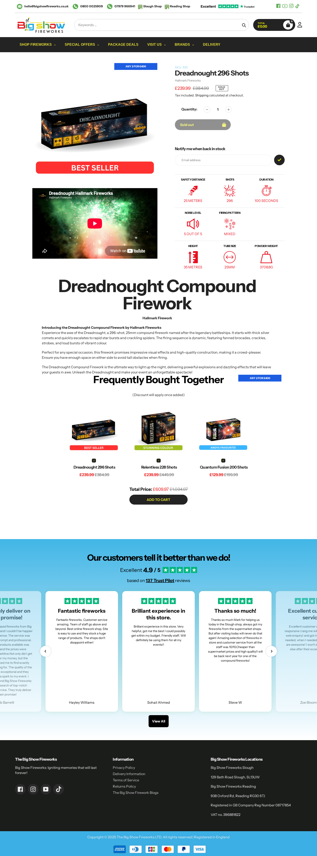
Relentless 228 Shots (159, 467)
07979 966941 (125, 6)
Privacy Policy (124, 767)
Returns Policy (124, 786)
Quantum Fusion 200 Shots (224, 467)
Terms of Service (126, 780)
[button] (45, 651)
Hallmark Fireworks (188, 80)
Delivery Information (129, 774)
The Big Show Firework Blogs (135, 792)
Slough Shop (152, 6)
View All (158, 721)
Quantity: (189, 109)
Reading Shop (180, 6)
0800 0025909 (91, 6)
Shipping (202, 95)
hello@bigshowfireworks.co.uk (46, 6)
